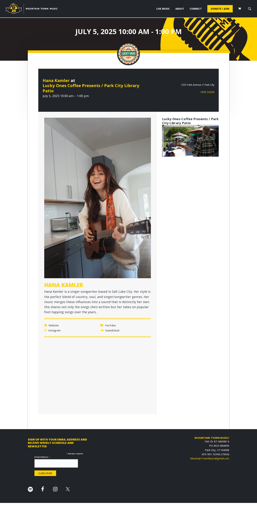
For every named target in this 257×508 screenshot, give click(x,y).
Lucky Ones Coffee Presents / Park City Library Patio (91, 88)
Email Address (42, 457)
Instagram (54, 330)
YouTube (110, 325)
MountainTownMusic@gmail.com (209, 458)
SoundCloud (112, 330)
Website (53, 325)
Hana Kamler (56, 80)
